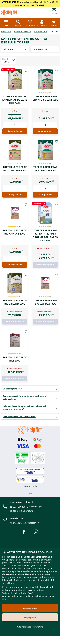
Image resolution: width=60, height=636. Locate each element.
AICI (31, 593)
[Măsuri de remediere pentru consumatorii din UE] (30, 471)
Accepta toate (30, 608)
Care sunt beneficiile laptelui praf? (19, 416)
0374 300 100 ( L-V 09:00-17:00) (27, 506)
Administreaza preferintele (30, 626)
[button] (42, 23)
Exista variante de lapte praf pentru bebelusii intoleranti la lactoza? (24, 407)
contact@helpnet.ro (23, 510)
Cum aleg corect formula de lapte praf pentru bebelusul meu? (24, 397)
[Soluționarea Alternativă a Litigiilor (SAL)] (30, 479)
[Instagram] (36, 532)
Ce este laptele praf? (12, 388)
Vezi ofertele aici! (38, 5)
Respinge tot (30, 617)
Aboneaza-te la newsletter (23, 522)
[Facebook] (24, 532)
